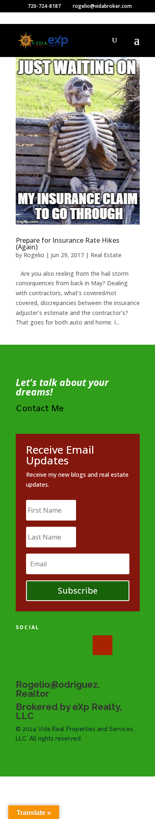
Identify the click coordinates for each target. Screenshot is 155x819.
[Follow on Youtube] (102, 645)
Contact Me (40, 408)
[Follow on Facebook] (26, 645)
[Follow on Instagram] (77, 645)
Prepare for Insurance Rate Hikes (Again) (67, 243)
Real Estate (106, 255)
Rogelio (34, 255)
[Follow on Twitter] (51, 645)
